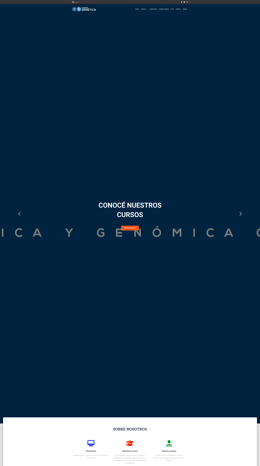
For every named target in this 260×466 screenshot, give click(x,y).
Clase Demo (153, 9)
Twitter (184, 2)
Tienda (185, 9)
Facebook (181, 2)
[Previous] (19, 213)
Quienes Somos (164, 9)
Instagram (187, 2)
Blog (172, 9)
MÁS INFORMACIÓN (130, 226)
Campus (178, 9)
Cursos (143, 9)
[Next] (240, 213)
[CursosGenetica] (84, 9)
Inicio (137, 9)
